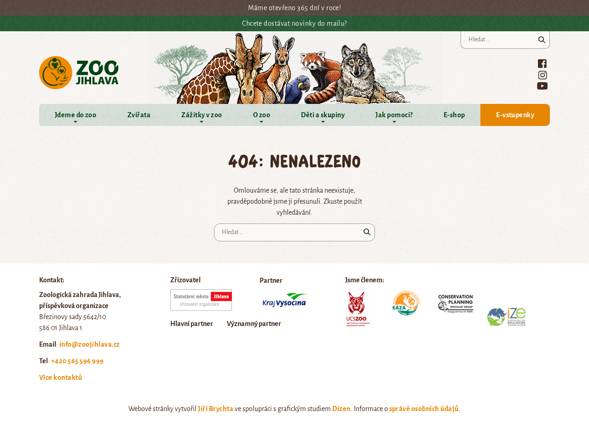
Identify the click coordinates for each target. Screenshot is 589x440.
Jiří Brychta (215, 408)
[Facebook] (542, 63)
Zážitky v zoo (201, 115)
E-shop (454, 115)
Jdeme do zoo (76, 115)
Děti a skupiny (323, 115)
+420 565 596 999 (77, 361)
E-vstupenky (515, 115)
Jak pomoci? (393, 115)
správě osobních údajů (424, 408)
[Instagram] (542, 75)
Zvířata (138, 115)
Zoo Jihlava (79, 73)
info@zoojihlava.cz (89, 344)
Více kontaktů (60, 377)
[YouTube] (542, 86)
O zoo (261, 115)
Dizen (341, 408)
